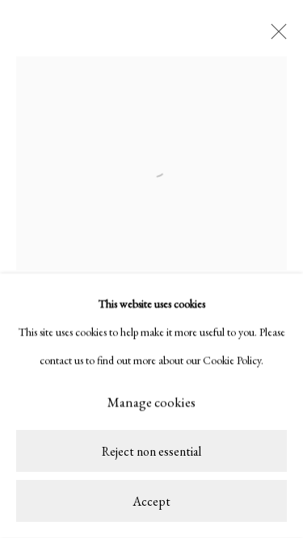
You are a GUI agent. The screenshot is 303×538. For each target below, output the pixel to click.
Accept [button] (151, 501)
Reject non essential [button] (151, 452)
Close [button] (275, 36)
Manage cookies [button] (151, 402)
